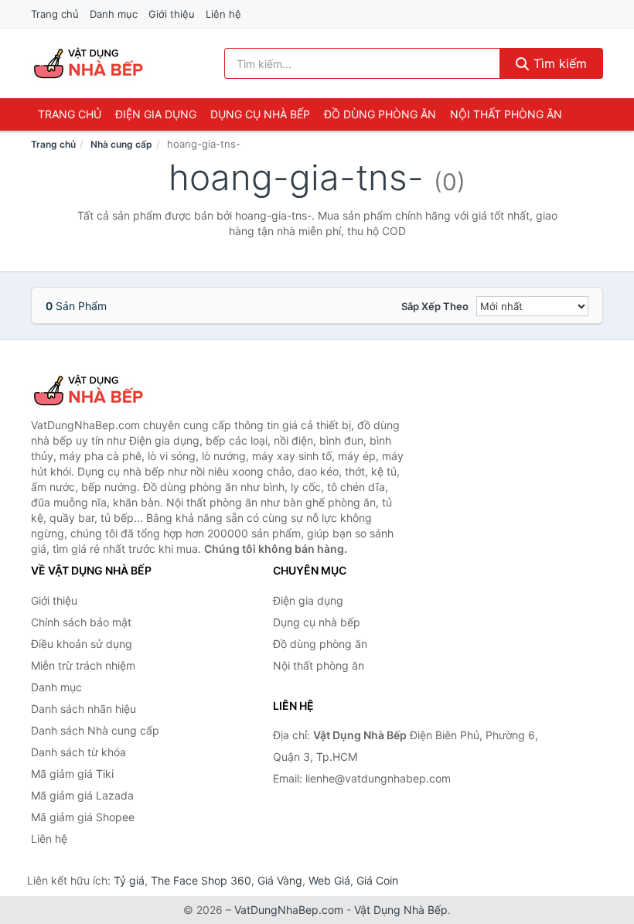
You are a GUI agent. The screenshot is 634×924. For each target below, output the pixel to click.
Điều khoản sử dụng (81, 643)
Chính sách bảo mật (81, 622)
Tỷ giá (129, 880)
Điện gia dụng (155, 114)
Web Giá (329, 880)
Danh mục (114, 14)
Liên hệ (223, 14)
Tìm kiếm (558, 63)
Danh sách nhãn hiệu (83, 708)
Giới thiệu (171, 14)
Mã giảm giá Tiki (72, 773)
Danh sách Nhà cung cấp (95, 730)
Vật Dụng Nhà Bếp (401, 909)
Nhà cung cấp (121, 144)
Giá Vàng (279, 880)
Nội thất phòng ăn (506, 114)
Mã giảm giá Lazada (82, 795)
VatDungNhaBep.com (288, 909)
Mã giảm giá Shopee (83, 816)
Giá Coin (377, 880)
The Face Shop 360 (201, 880)
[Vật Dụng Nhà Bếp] (108, 390)
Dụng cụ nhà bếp (260, 114)
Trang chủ (55, 14)
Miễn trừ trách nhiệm (83, 665)
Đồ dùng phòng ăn (380, 114)
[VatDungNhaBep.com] (91, 63)
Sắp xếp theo (435, 306)
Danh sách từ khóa (78, 752)
